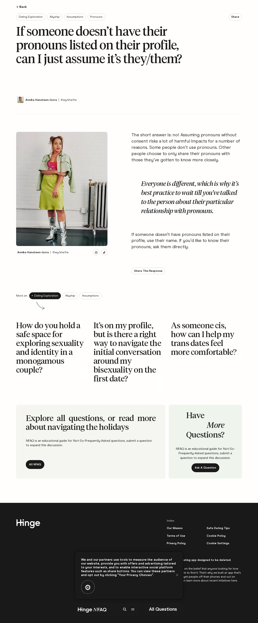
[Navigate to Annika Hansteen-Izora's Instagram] (96, 252)
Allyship (55, 17)
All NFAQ (35, 464)
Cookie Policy (216, 536)
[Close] (177, 575)
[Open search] (125, 609)
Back (23, 7)
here (234, 580)
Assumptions (75, 17)
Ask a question (205, 467)
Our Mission (175, 528)
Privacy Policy (176, 543)
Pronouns (96, 17)
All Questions (163, 609)
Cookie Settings (218, 543)
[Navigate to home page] (91, 609)
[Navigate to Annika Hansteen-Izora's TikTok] (104, 252)
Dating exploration (31, 17)
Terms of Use (176, 536)
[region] (129, 575)
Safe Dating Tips (218, 528)
